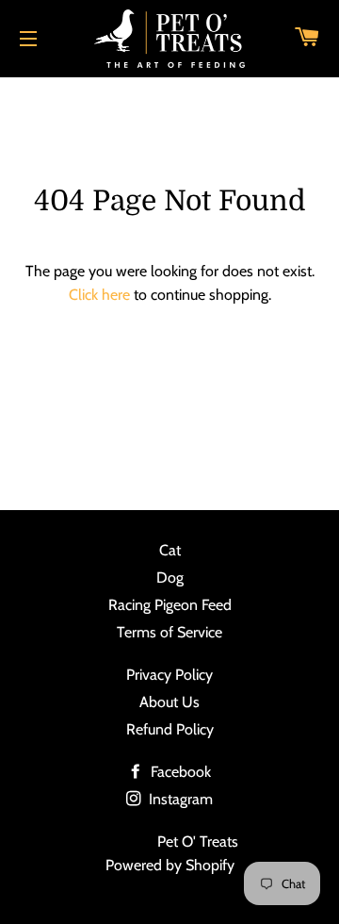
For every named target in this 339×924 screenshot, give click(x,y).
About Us (169, 702)
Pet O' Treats (197, 841)
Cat (170, 550)
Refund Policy (170, 729)
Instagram (179, 799)
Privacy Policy (169, 675)
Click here (99, 295)
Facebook (179, 772)
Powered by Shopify (169, 865)
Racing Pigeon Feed (170, 605)
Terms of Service (169, 632)
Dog (170, 577)
